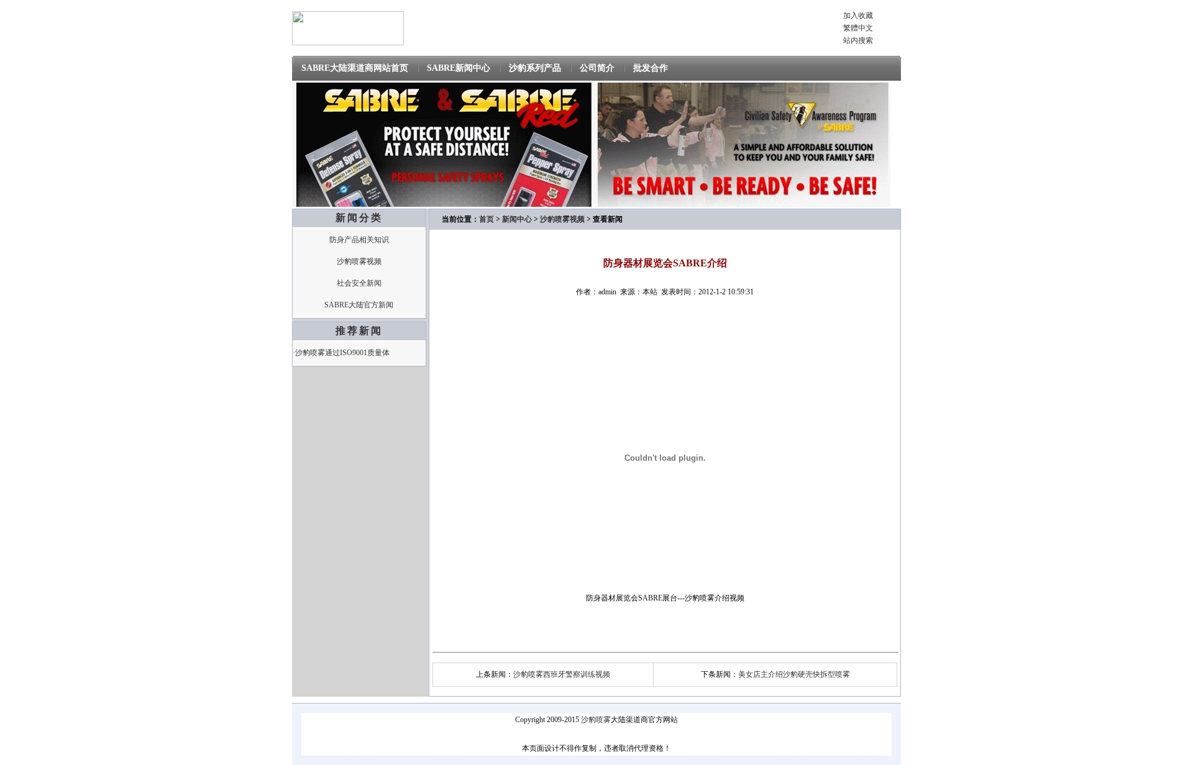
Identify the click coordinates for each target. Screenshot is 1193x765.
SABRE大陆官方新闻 (358, 305)
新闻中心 (517, 219)
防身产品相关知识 (359, 239)
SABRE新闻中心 (458, 68)
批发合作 (650, 68)
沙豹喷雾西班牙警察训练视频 (561, 674)
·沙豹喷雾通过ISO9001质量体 (341, 352)
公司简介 (597, 68)
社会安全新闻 (359, 283)
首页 (486, 219)
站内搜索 (858, 40)
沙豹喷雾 (596, 719)
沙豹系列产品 (535, 68)
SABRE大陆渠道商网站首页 (354, 68)
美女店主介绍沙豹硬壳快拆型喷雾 (794, 674)
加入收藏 (858, 15)
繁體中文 (858, 28)
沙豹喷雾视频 (359, 261)
